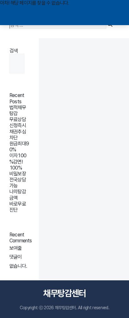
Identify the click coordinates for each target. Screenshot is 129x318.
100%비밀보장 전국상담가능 (17, 177)
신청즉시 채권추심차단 (17, 131)
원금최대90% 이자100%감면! (19, 153)
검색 (13, 51)
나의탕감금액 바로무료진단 (17, 201)
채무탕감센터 (64, 293)
